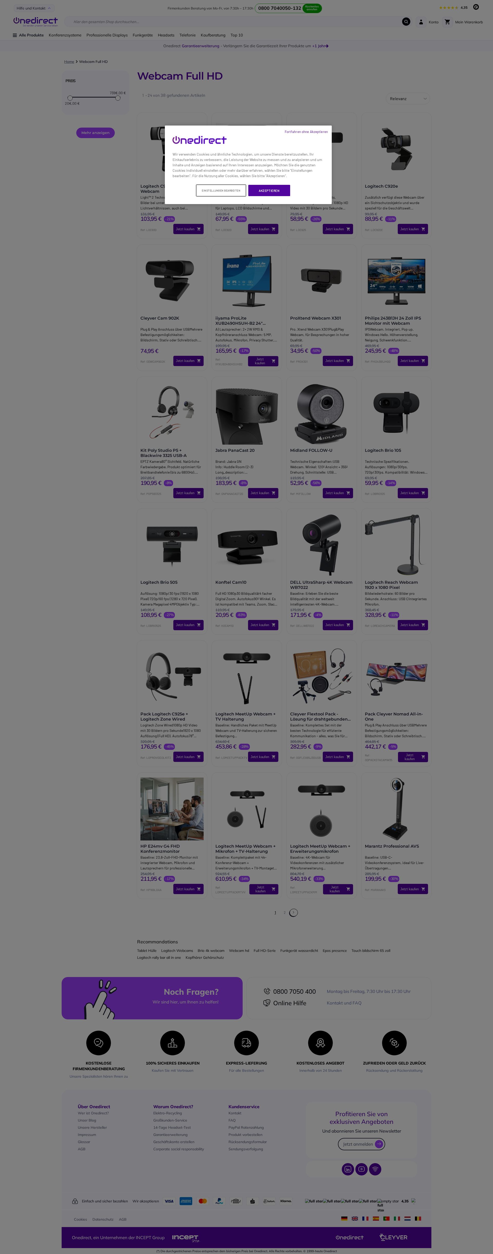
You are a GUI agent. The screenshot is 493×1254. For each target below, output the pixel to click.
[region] (248, 165)
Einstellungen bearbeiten (221, 190)
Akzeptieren (269, 190)
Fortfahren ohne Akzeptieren (306, 132)
